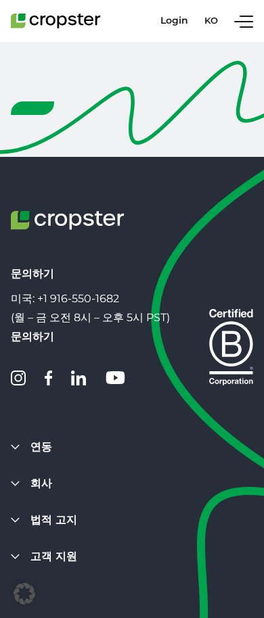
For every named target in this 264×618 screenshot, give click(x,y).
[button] (24, 593)
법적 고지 (53, 519)
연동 (41, 446)
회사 (41, 483)
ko (211, 21)
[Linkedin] (78, 378)
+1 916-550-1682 (78, 298)
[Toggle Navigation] (243, 21)
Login (174, 20)
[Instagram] (18, 378)
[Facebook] (48, 378)
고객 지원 (53, 556)
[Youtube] (115, 378)
